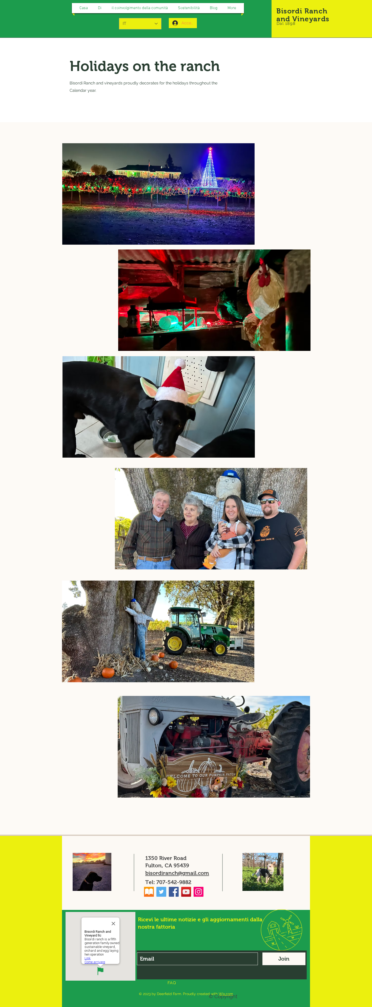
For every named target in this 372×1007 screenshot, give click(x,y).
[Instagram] (198, 892)
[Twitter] (161, 892)
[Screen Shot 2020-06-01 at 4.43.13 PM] (149, 892)
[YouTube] (186, 892)
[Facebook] (174, 892)
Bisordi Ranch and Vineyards (302, 15)
